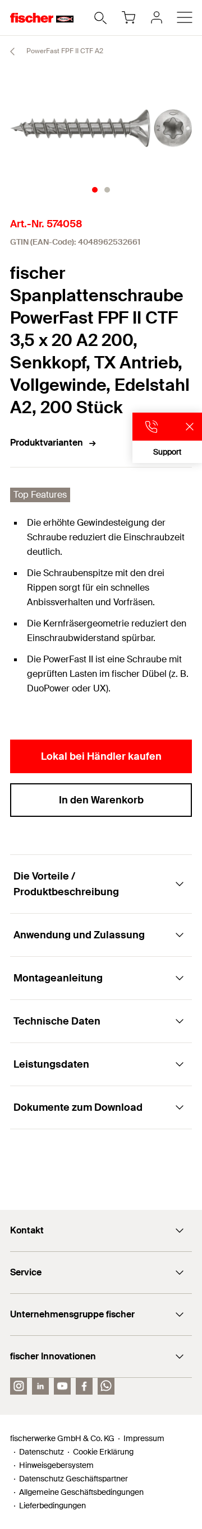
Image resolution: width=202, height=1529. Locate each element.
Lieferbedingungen (52, 1505)
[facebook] (84, 1386)
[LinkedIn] (40, 1386)
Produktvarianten (46, 442)
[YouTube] (62, 1386)
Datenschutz (41, 1452)
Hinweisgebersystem (56, 1465)
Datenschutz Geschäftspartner (73, 1479)
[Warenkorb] (128, 17)
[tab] (95, 190)
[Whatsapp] (106, 1386)
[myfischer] (157, 17)
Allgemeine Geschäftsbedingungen (81, 1492)
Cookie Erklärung (103, 1452)
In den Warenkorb (101, 800)
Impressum (143, 1438)
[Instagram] (18, 1386)
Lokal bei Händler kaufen (101, 756)
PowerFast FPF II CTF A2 (64, 50)
